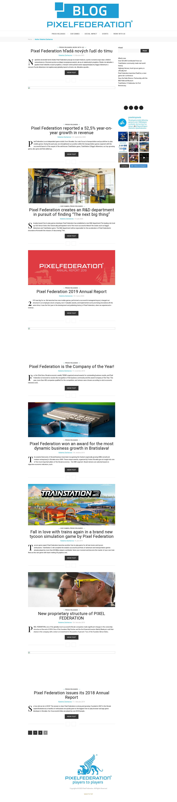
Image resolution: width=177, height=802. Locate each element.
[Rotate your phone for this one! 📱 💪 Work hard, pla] (144, 157)
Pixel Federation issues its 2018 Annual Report (71, 695)
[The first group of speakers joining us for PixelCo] (123, 136)
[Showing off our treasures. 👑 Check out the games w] (123, 157)
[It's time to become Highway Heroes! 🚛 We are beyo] (133, 157)
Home (30, 39)
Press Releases (58, 34)
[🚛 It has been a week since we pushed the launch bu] (144, 147)
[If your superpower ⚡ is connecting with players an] (133, 147)
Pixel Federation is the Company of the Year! (71, 366)
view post (71, 72)
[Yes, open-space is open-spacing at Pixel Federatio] (144, 136)
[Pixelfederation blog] (88, 769)
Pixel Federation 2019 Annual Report (72, 291)
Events (105, 34)
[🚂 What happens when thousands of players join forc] (133, 136)
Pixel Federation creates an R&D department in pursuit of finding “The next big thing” (71, 212)
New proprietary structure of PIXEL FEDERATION (71, 616)
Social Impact (91, 34)
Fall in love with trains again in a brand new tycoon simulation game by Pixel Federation (72, 534)
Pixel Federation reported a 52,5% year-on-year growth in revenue (71, 130)
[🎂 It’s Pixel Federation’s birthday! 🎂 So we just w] (123, 147)
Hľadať (120, 48)
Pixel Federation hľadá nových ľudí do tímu (71, 50)
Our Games (75, 34)
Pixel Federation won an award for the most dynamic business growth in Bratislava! (72, 446)
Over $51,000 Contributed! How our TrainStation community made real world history (131, 63)
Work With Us (119, 34)
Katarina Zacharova (65, 55)
